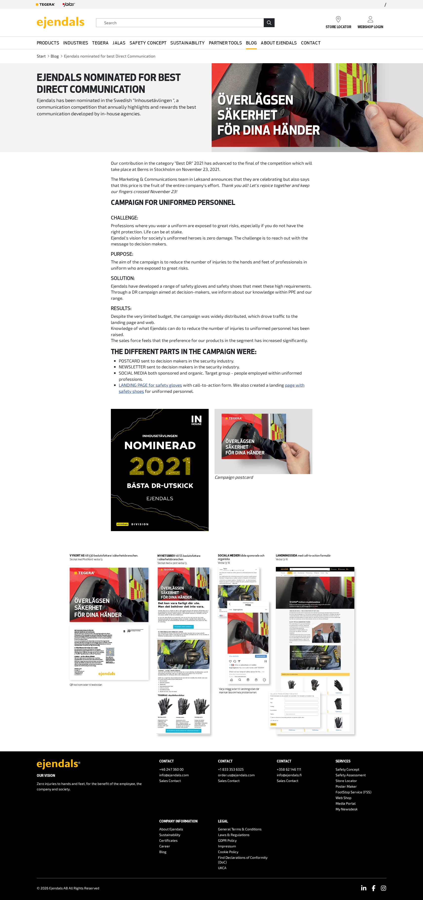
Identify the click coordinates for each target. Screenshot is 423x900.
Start (41, 56)
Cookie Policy (228, 852)
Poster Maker (346, 786)
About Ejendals (279, 42)
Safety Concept (148, 42)
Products (48, 42)
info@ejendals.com (174, 775)
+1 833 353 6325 (231, 769)
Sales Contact (170, 781)
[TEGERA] (45, 4)
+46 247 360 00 (171, 769)
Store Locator (346, 781)
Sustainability (187, 42)
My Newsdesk (347, 809)
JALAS (119, 42)
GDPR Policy (227, 840)
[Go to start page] (60, 22)
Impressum (227, 846)
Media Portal (346, 803)
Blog (251, 42)
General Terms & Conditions (240, 829)
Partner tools (225, 42)
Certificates (168, 840)
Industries (75, 42)
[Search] (269, 22)
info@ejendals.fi (289, 775)
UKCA (222, 868)
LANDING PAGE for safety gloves (150, 385)
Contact (311, 42)
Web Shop (343, 798)
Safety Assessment (351, 775)
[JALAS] (69, 4)
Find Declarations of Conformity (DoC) (242, 859)
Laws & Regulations (233, 835)
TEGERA (100, 42)
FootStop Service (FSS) (353, 792)
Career (164, 846)
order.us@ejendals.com (236, 775)
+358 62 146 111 (289, 769)
